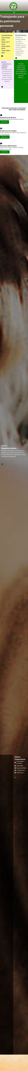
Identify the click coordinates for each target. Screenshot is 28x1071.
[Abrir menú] (14, 12)
